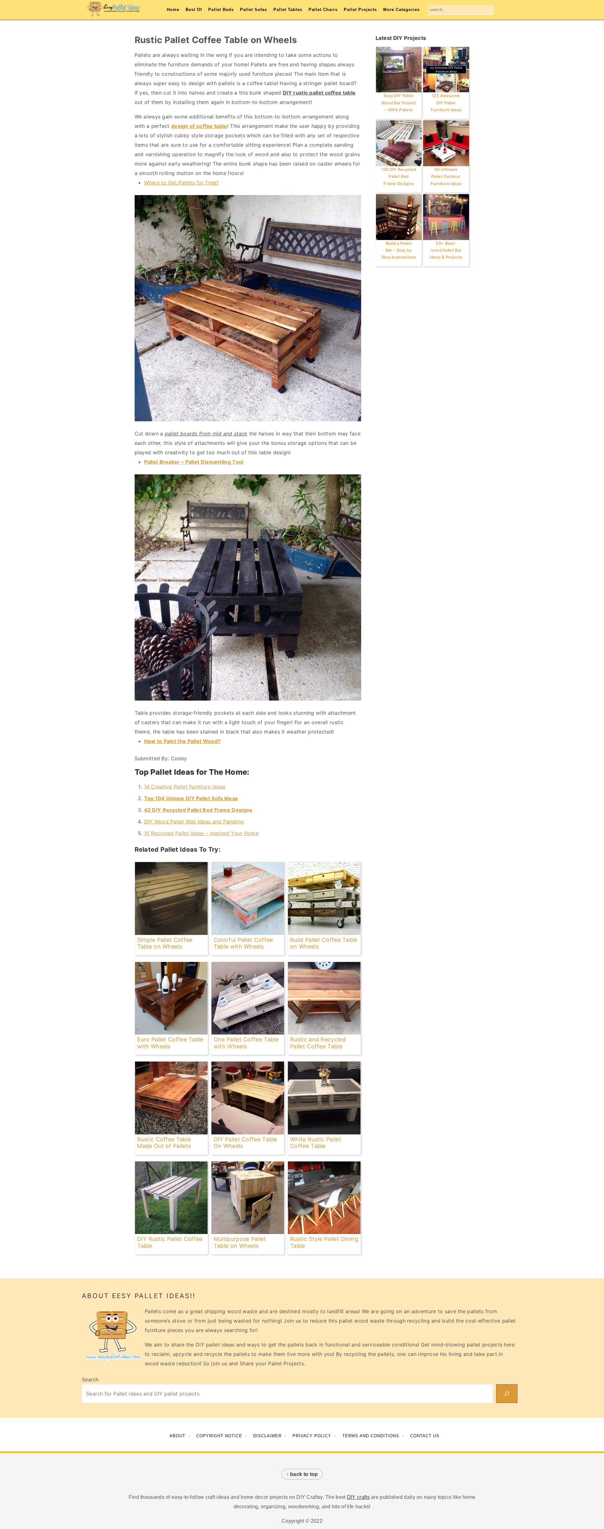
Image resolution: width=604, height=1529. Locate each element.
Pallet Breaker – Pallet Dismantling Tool (193, 462)
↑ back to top (302, 1474)
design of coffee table (199, 126)
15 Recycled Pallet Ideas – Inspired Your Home (201, 833)
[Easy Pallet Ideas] (113, 13)
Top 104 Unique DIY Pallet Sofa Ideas (191, 798)
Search (90, 1379)
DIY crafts (358, 1497)
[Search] (506, 1393)
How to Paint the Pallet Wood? (182, 741)
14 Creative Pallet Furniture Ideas (185, 787)
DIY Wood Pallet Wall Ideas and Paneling (194, 821)
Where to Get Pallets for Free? (181, 182)
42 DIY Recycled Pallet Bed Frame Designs (198, 810)
